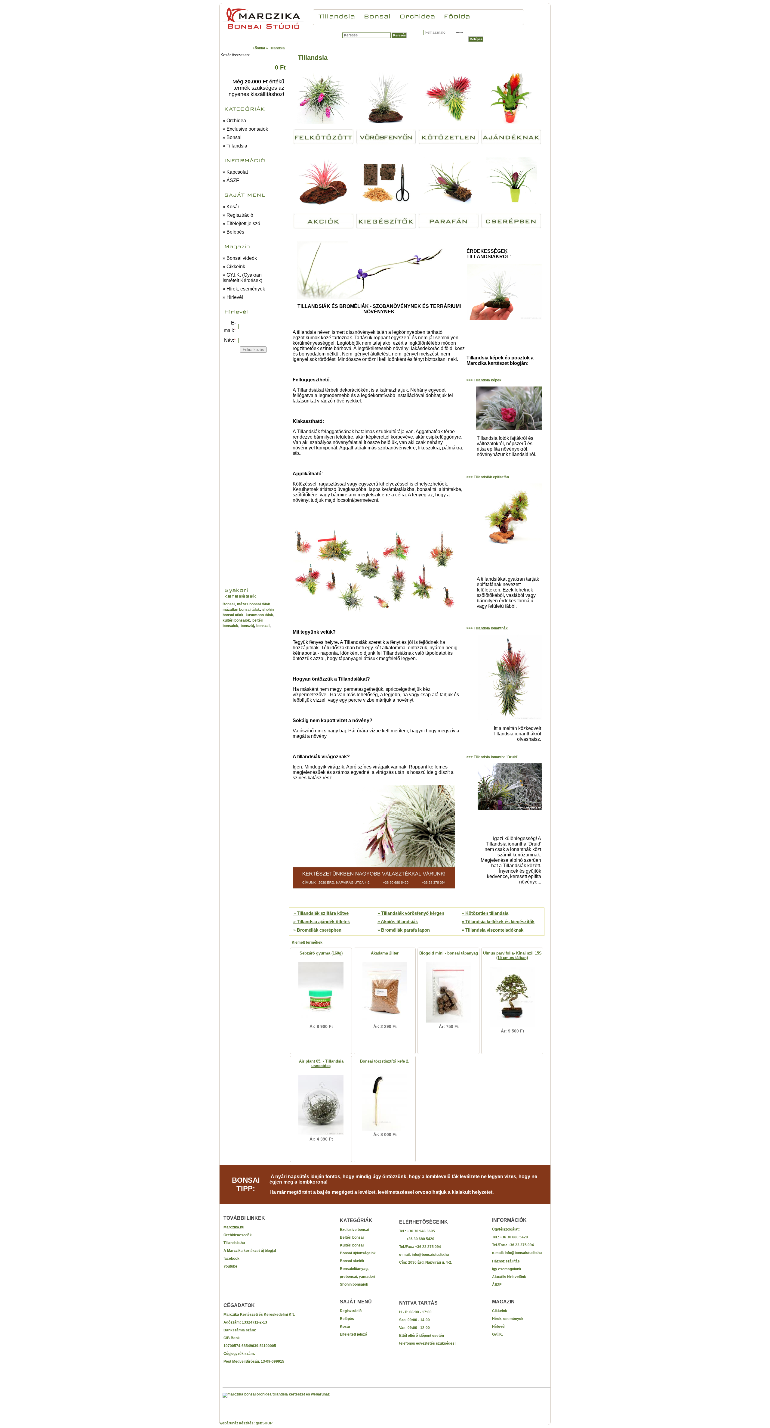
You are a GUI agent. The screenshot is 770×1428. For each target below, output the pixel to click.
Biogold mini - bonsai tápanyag (448, 953)
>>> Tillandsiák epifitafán (488, 477)
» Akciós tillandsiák (397, 921)
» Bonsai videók (240, 258)
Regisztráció (351, 1311)
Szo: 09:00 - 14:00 (414, 1320)
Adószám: (232, 1322)
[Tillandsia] (337, 15)
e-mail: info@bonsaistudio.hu (424, 1255)
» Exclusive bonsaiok (245, 129)
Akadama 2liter (385, 953)
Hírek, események (507, 1319)
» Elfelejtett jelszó (241, 223)
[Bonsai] (377, 15)
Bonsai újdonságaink (358, 1253)
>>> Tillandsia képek (484, 380)
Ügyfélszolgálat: (506, 1229)
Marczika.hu (233, 1227)
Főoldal (259, 48)
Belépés (347, 1319)
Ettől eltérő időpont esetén (421, 1335)
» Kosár (231, 206)
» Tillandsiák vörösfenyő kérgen (410, 913)
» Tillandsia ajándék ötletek (321, 921)
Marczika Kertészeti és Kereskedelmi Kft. (259, 1314)
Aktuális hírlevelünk (509, 1277)
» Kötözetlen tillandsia (485, 913)
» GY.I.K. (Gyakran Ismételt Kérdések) (242, 277)
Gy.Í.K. (497, 1334)
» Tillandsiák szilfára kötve (321, 913)
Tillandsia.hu (234, 1243)
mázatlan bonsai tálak (241, 609)
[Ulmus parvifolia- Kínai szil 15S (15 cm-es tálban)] (512, 1027)
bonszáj (247, 626)
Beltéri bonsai (352, 1237)
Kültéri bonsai (352, 1245)
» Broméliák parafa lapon (403, 930)
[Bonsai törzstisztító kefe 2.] (384, 1130)
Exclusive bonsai (354, 1230)
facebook (231, 1258)
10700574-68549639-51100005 (249, 1346)
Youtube (230, 1266)
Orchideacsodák (237, 1235)
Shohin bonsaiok (354, 1284)
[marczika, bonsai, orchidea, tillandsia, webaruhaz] (276, 1394)
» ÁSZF (231, 180)
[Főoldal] (458, 15)
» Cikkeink (234, 266)
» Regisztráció (238, 215)
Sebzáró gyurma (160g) (321, 953)
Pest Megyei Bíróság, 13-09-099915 (253, 1361)
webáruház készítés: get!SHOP (246, 1423)
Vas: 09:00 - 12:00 (414, 1328)
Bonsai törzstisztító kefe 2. (384, 1061)
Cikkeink (499, 1311)
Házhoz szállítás (506, 1261)
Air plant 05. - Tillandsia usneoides (321, 1063)
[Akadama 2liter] (384, 1022)
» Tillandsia (235, 145)
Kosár (345, 1326)
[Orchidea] (417, 15)
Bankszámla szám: (239, 1330)
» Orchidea (234, 120)
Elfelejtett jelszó (353, 1334)
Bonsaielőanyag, (354, 1269)
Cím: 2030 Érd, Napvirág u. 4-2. (425, 1262)
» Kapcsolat (235, 172)
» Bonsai (232, 137)
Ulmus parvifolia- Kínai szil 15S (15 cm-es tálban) (512, 955)
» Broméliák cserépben (317, 930)
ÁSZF (496, 1285)
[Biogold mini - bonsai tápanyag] (448, 1022)
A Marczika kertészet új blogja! (249, 1251)
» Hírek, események (244, 288)
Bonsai (229, 604)
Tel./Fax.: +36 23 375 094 (420, 1247)
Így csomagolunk (506, 1269)
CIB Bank (231, 1338)
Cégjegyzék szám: (239, 1354)
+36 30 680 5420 (416, 1239)
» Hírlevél (233, 297)
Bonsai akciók (352, 1261)
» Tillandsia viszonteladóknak (492, 930)
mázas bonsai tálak (253, 604)
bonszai (263, 626)
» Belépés (233, 231)
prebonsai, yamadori (357, 1276)
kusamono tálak (259, 615)
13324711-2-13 (254, 1322)
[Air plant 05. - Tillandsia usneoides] (320, 1135)
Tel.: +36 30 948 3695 (417, 1231)
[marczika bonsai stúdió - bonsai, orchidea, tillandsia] (263, 28)
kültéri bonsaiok (236, 620)
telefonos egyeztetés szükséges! (427, 1343)
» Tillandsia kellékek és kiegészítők (498, 921)
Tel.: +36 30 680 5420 (510, 1237)
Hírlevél (498, 1326)
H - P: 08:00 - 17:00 (415, 1312)
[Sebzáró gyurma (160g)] (320, 1022)
